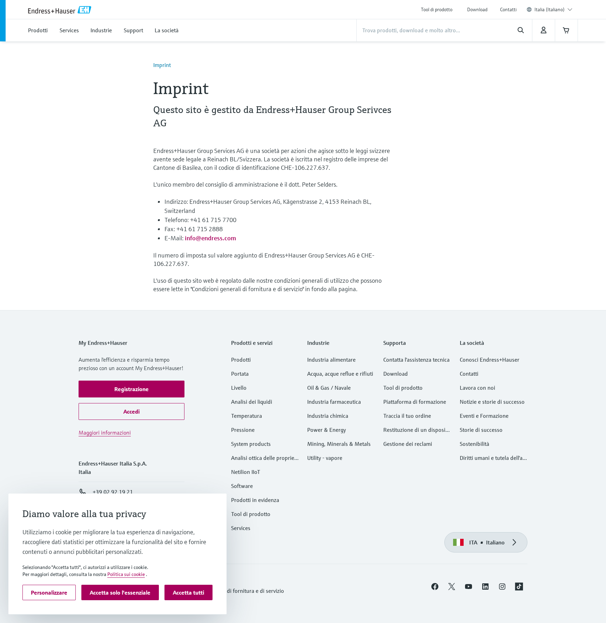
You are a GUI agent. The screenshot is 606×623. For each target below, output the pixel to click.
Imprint (162, 64)
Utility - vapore (324, 457)
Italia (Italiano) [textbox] (549, 9)
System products (251, 443)
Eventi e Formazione (484, 415)
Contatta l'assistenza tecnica (416, 359)
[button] (131, 389)
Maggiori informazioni (105, 432)
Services (240, 527)
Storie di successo (481, 429)
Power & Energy (326, 429)
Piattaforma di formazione (414, 401)
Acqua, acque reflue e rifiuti (340, 373)
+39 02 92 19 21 (113, 491)
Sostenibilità (474, 443)
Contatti (508, 9)
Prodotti (241, 359)
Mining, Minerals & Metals (339, 443)
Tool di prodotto (436, 9)
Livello (239, 387)
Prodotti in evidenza (255, 499)
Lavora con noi (477, 387)
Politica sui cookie (126, 574)
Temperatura (246, 415)
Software (242, 485)
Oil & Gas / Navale (329, 387)
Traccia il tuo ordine (407, 415)
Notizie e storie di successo (492, 401)
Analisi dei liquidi (251, 401)
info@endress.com (210, 238)
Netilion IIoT (245, 471)
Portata (240, 373)
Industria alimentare (331, 359)
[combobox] (553, 9)
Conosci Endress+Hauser (489, 359)
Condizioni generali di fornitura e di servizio (232, 590)
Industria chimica (327, 415)
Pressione (243, 429)
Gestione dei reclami (407, 443)
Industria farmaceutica (334, 401)
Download (477, 9)
